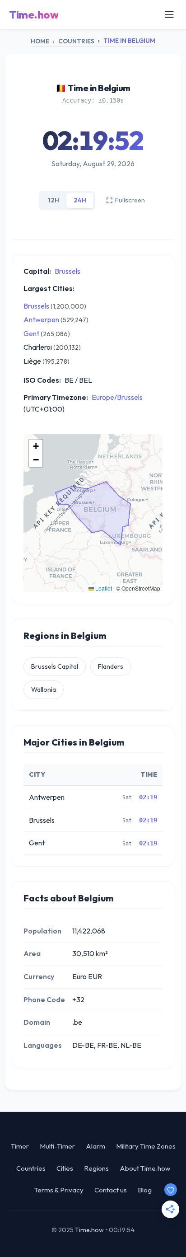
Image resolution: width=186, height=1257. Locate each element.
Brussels (67, 271)
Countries (76, 41)
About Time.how (145, 1168)
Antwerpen (41, 319)
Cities (64, 1168)
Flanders (110, 666)
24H (80, 200)
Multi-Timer (57, 1146)
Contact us (110, 1190)
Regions (96, 1168)
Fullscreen (130, 200)
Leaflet (103, 588)
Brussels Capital (54, 666)
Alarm (95, 1146)
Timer (20, 1146)
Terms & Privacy (59, 1190)
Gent (31, 333)
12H (53, 200)
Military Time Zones (146, 1146)
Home (40, 41)
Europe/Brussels (117, 397)
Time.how (33, 14)
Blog (145, 1190)
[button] (35, 446)
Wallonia (43, 689)
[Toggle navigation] (169, 14)
